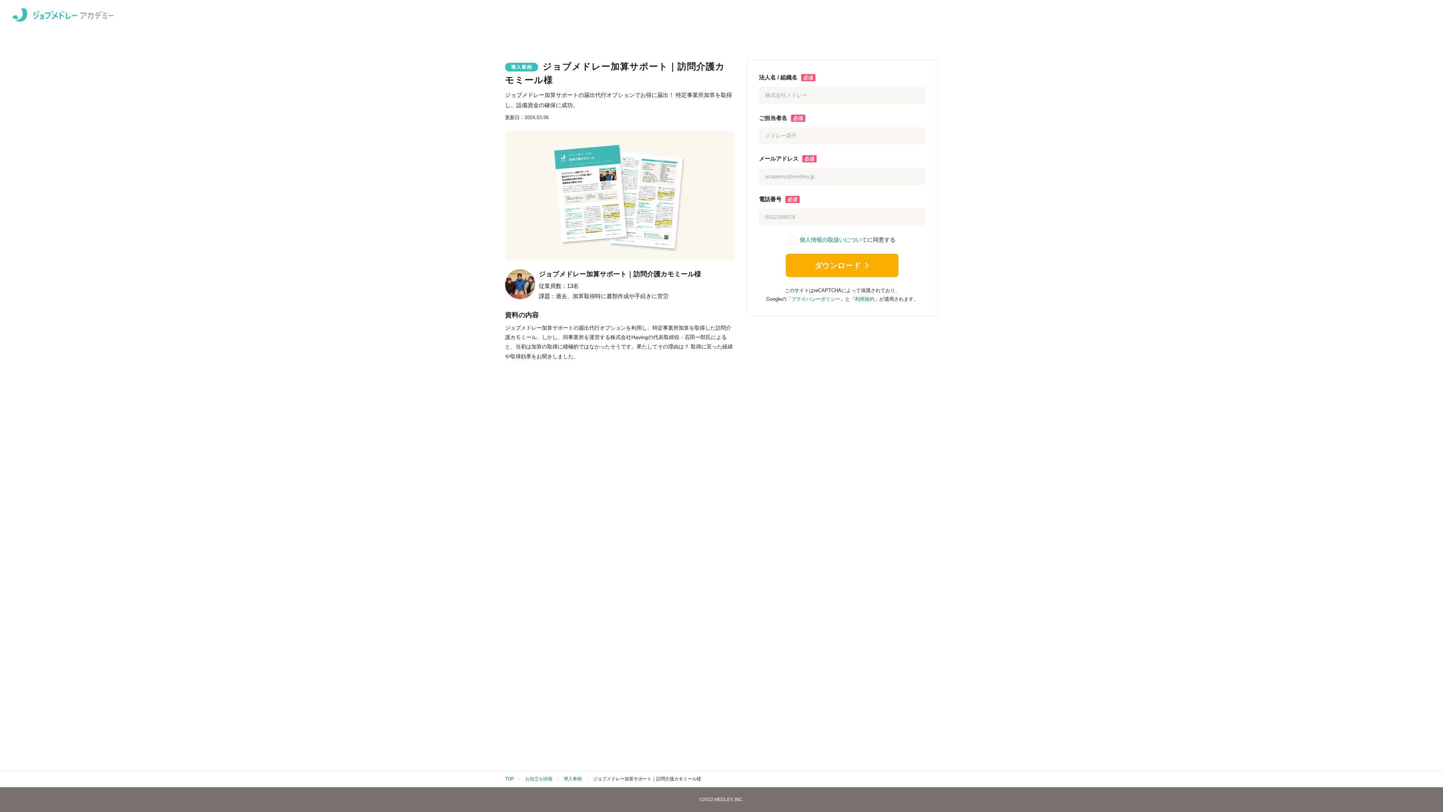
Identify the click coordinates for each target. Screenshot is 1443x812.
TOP (509, 779)
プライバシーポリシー (815, 299)
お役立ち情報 (538, 779)
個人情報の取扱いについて (833, 239)
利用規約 (864, 299)
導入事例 (573, 779)
